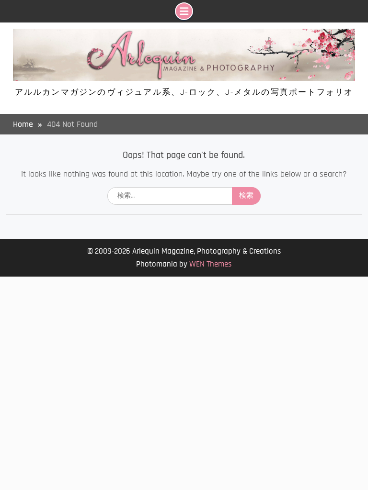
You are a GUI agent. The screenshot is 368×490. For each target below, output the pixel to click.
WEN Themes (210, 264)
